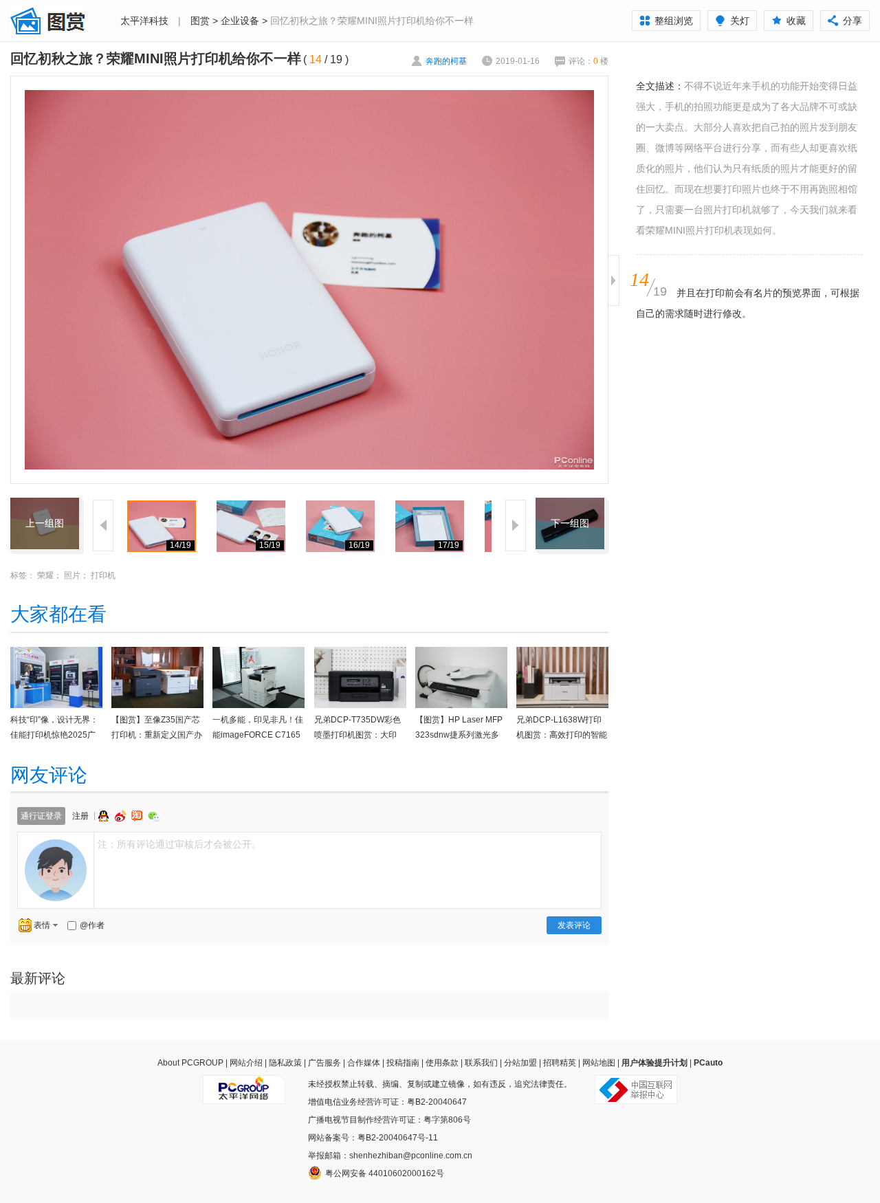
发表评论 (574, 925)
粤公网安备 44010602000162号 (384, 1173)
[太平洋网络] (244, 1084)
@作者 (92, 925)
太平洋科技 (144, 20)
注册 (80, 816)
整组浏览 (673, 20)
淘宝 (138, 815)
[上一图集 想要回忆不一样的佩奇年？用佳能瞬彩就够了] (44, 506)
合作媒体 (363, 1063)
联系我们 (481, 1063)
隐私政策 (285, 1063)
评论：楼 (588, 61)
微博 (122, 815)
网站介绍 (246, 1063)
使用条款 (442, 1063)
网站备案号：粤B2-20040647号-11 (373, 1138)
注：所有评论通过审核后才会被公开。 (179, 844)
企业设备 (240, 20)
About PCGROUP (190, 1063)
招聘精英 (559, 1063)
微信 (154, 816)
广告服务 (324, 1063)
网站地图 (598, 1063)
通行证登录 (41, 816)
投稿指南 (402, 1063)
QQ (105, 815)
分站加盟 (520, 1063)
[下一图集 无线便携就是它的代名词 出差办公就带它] (570, 506)
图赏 (200, 20)
